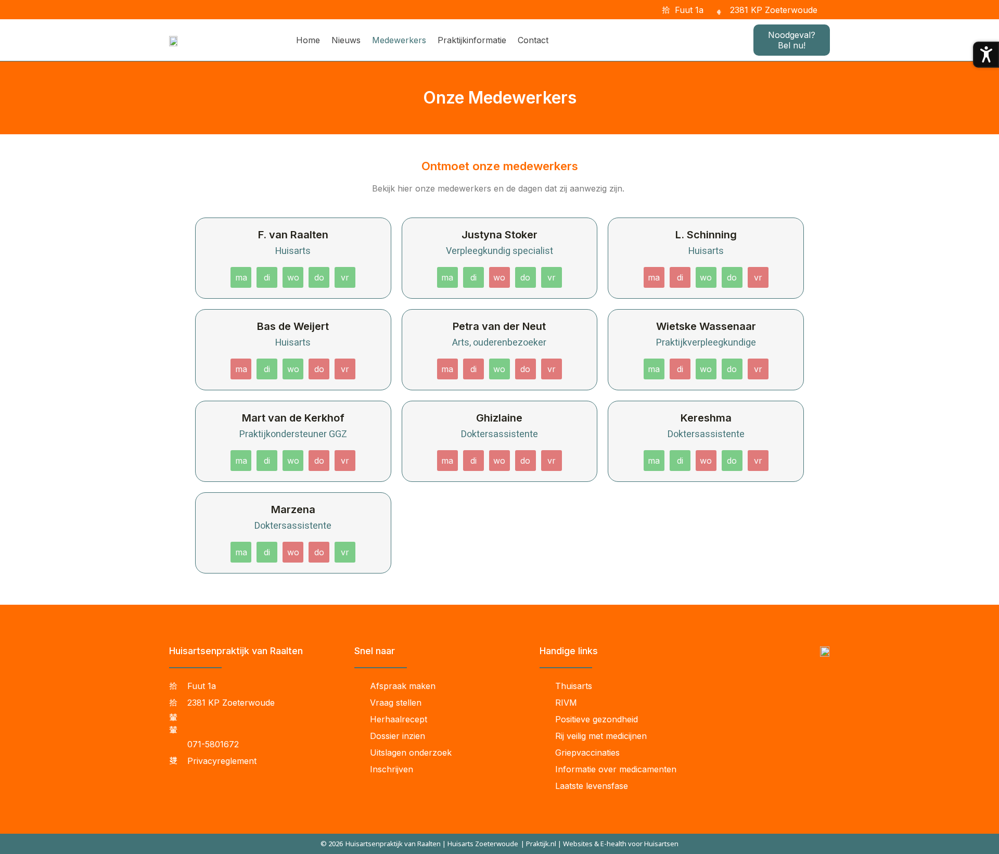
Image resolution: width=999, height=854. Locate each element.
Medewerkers (399, 40)
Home (308, 40)
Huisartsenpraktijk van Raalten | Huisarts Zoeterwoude (431, 843)
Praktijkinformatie (472, 40)
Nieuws (346, 40)
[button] (831, 10)
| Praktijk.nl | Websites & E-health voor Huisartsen (599, 843)
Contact (533, 40)
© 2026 (332, 843)
